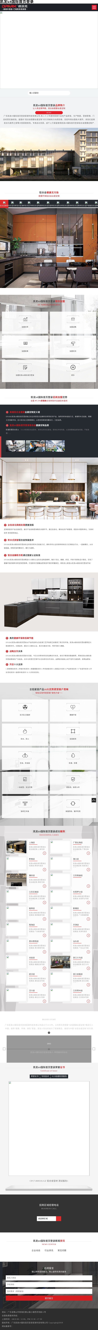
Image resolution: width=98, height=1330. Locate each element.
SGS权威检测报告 (59, 1076)
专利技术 (45, 1076)
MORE (48, 113)
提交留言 (49, 1298)
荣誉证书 (35, 1076)
